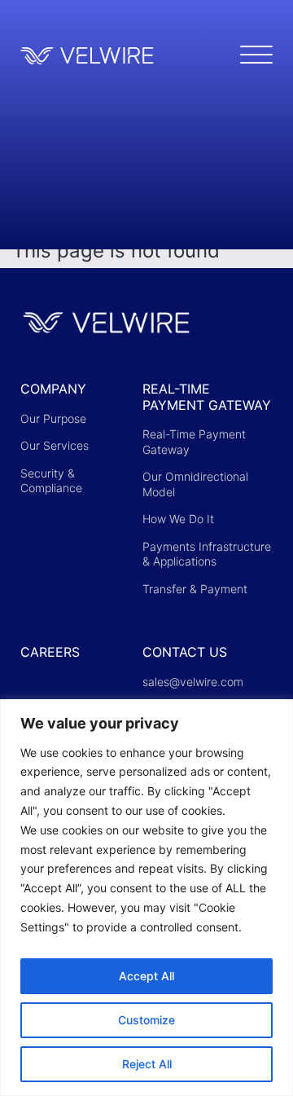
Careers (50, 652)
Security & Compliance (51, 480)
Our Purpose (53, 418)
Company (53, 389)
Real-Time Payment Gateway (206, 397)
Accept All (146, 976)
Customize (146, 1020)
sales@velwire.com (192, 682)
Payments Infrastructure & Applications (206, 554)
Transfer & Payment (194, 589)
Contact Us (184, 652)
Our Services (54, 445)
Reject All (147, 1064)
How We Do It (178, 519)
